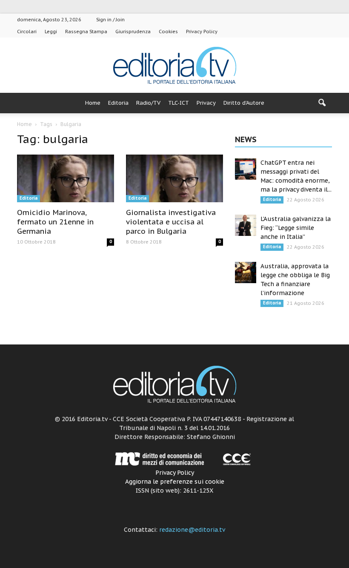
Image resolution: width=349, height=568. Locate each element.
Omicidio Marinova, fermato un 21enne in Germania (55, 222)
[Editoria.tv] (174, 66)
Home (92, 102)
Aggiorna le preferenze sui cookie (174, 481)
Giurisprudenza (133, 31)
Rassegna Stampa (86, 31)
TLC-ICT (178, 102)
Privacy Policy (201, 31)
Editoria (118, 102)
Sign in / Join (110, 20)
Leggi (51, 31)
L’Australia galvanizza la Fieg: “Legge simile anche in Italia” (295, 228)
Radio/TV (148, 102)
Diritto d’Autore (243, 102)
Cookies (168, 31)
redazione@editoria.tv (192, 530)
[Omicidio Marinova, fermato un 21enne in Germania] (65, 178)
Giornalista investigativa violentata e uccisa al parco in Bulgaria (171, 222)
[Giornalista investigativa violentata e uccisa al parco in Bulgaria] (174, 178)
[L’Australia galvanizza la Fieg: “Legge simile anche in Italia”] (245, 225)
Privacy (206, 102)
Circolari (27, 31)
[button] (322, 103)
